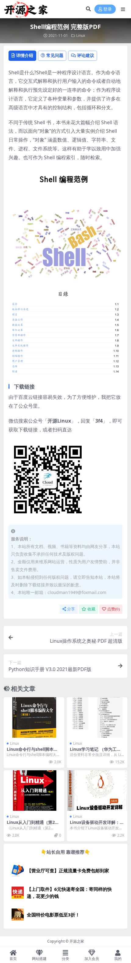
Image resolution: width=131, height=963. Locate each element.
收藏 (91, 609)
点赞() (113, 609)
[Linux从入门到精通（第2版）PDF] (34, 790)
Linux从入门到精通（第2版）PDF (31, 824)
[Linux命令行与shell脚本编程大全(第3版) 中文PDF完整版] (34, 717)
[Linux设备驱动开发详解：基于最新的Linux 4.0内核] (97, 790)
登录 (107, 9)
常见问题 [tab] (54, 55)
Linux (80, 35)
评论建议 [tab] (85, 55)
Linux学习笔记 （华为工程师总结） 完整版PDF (95, 751)
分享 (71, 609)
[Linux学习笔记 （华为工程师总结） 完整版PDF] (97, 717)
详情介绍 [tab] (24, 55)
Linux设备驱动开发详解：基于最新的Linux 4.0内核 (97, 824)
